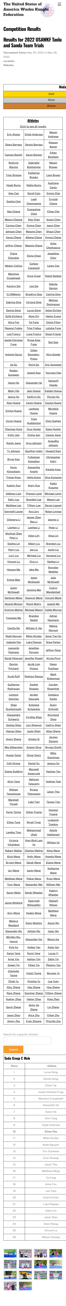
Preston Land (34, 493)
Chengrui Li (13, 519)
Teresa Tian (53, 801)
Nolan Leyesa (53, 511)
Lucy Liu (14, 555)
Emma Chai (53, 193)
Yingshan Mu (13, 618)
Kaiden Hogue (53, 391)
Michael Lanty (53, 493)
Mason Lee (53, 499)
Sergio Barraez (34, 144)
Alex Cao (13, 193)
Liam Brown (53, 175)
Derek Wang (34, 862)
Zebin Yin (53, 959)
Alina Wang (53, 850)
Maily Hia (13, 391)
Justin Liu (53, 549)
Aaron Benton (34, 154)
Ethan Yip (34, 965)
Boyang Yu (53, 973)
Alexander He (34, 382)
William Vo (53, 842)
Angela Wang (53, 856)
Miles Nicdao (34, 636)
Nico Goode (53, 354)
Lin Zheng (53, 1007)
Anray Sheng (13, 739)
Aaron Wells (13, 892)
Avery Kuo (34, 485)
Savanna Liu (53, 555)
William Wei (53, 884)
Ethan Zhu (53, 1015)
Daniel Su (34, 763)
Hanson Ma (13, 569)
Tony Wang (13, 884)
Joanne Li (53, 519)
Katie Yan (53, 947)
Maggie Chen (34, 231)
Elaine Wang (53, 862)
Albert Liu (34, 543)
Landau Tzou (13, 832)
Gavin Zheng (13, 1007)
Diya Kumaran (53, 477)
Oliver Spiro (34, 755)
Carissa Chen (13, 225)
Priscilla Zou (53, 1021)
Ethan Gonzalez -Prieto (34, 354)
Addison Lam (13, 493)
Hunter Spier (13, 755)
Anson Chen (53, 219)
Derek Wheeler (34, 892)
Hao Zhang (33, 987)
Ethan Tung (13, 822)
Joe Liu (34, 549)
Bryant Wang (13, 862)
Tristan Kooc (13, 477)
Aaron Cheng (13, 237)
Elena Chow (34, 255)
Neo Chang (13, 211)
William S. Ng (34, 628)
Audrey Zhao (13, 999)
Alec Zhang (13, 987)
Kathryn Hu (34, 396)
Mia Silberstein (14, 747)
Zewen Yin (14, 965)
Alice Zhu (33, 1015)
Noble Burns (33, 185)
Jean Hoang (34, 391)
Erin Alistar (13, 134)
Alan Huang (14, 402)
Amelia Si (34, 739)
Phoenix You (53, 965)
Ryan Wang (53, 878)
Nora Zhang (14, 993)
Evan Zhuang (33, 1021)
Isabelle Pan (13, 642)
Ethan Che (53, 211)
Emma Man (13, 579)
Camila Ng (13, 628)
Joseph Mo (53, 604)
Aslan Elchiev (53, 310)
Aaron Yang (13, 953)
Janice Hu (13, 396)
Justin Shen (34, 731)
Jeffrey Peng (53, 650)
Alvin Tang (13, 781)
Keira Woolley (34, 923)
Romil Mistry (33, 604)
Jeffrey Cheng (13, 245)
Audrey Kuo (14, 485)
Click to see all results (33, 126)
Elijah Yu (13, 981)
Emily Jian (14, 435)
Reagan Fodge (13, 328)
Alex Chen (34, 219)
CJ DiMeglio (14, 294)
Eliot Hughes (53, 421)
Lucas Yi (53, 953)
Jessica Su (53, 763)
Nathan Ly (53, 561)
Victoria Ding (33, 302)
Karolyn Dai (14, 286)
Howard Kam (53, 451)
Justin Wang (34, 870)
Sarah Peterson (13, 658)
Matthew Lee (13, 505)
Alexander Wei (33, 884)
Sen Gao (53, 342)
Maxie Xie (53, 939)
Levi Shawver (34, 725)
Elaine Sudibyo (14, 771)
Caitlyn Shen (53, 725)
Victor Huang (13, 421)
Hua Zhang (53, 987)
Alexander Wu (13, 931)
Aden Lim (33, 535)
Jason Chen (53, 225)
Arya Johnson (34, 443)
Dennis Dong (13, 310)
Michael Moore (34, 609)
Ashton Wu (33, 931)
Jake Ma (34, 569)
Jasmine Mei (34, 590)
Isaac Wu (53, 931)
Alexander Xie (33, 939)
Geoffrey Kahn (33, 451)
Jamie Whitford (13, 902)
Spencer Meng (34, 597)
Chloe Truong (34, 812)
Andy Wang (34, 856)
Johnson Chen (13, 231)
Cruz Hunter (34, 429)
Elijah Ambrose (34, 134)
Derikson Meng (13, 597)
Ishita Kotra (34, 477)
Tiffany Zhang (53, 993)
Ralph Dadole (53, 276)
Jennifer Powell (34, 658)
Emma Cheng (53, 237)
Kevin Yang (33, 953)
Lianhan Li (14, 527)
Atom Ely (34, 316)
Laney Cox (53, 265)
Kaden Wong (33, 913)
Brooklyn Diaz (34, 294)
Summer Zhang (34, 993)
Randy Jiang (13, 443)
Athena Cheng (33, 237)
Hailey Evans (53, 316)
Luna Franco (33, 334)
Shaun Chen (53, 231)
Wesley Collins (13, 265)
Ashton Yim (34, 959)
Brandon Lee (33, 499)
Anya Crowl (34, 276)
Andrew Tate (53, 781)
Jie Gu (13, 364)
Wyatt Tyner (34, 822)
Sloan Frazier (53, 334)
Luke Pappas (33, 642)
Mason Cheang (13, 219)
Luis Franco (14, 334)
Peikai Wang (34, 878)
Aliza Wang (13, 856)
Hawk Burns (13, 185)
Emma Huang (14, 410)
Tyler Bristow (13, 175)
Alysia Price (53, 658)
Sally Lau (13, 499)
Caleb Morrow (53, 609)
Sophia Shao (13, 725)
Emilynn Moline (13, 609)
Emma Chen (34, 225)
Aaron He (13, 382)
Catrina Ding (53, 294)
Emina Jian (34, 435)
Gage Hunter (53, 429)
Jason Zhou (13, 1015)
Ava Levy (34, 511)
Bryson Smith (53, 747)
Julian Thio (53, 791)
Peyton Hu (53, 396)
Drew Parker (53, 642)
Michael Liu (34, 555)
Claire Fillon (53, 322)
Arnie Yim (13, 959)
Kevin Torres (13, 812)
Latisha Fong (53, 328)
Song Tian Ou (53, 636)
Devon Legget (53, 505)
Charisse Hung (13, 429)
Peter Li (53, 527)
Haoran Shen (13, 731)
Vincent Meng (53, 597)
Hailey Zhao (34, 999)
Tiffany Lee (34, 505)
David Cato (33, 193)
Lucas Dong (34, 310)
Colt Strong (13, 763)
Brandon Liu (53, 543)
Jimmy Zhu (13, 1021)
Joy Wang (13, 870)
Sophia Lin (13, 543)
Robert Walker (13, 850)
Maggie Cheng (33, 245)
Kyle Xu (13, 947)
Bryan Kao (13, 459)
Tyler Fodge (34, 328)
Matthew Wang (13, 878)
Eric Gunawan (53, 364)
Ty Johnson (13, 451)
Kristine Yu (34, 981)
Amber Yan (33, 947)
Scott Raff (14, 676)
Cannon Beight (13, 154)
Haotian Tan (53, 771)
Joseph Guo (34, 372)
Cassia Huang (53, 402)
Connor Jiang (53, 435)
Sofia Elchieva (13, 316)
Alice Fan (13, 322)
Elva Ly (34, 561)
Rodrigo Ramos (34, 676)
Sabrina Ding (13, 302)
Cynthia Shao (34, 717)
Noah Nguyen (13, 636)
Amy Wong (13, 913)
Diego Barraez (13, 144)
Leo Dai (33, 286)
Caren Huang (34, 402)
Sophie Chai (13, 201)
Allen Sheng (53, 731)
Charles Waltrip (34, 850)
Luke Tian (34, 801)
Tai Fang (34, 322)
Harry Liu (13, 549)
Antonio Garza (13, 354)
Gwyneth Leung (13, 511)
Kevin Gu (34, 364)
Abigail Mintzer (13, 604)
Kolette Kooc (53, 469)
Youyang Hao (53, 372)
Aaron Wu (53, 923)
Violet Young (33, 973)
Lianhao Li (34, 527)
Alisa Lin (53, 535)
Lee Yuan (53, 981)
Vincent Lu (13, 561)
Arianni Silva (33, 747)
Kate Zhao (53, 999)
